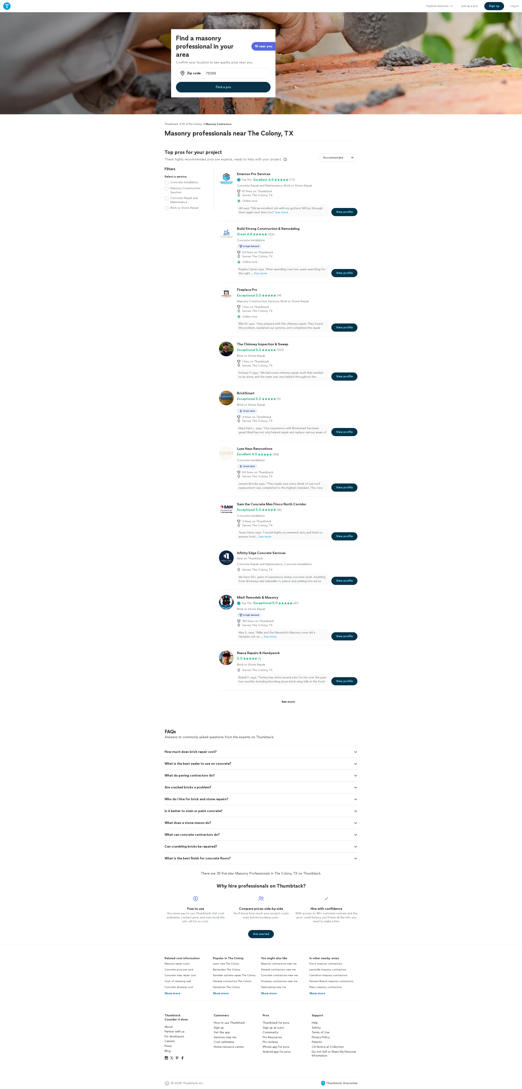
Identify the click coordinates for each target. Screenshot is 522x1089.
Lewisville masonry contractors (327, 969)
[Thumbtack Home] (7, 6)
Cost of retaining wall (178, 981)
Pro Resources (272, 1037)
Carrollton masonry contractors (328, 975)
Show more (172, 993)
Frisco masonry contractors (325, 963)
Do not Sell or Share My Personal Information (334, 1054)
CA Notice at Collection (328, 1047)
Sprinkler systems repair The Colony (234, 975)
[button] (244, 180)
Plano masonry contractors (325, 987)
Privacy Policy (321, 1037)
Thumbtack (171, 124)
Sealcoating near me (273, 987)
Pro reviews (270, 1042)
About (169, 1027)
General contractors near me (278, 969)
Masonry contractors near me (278, 963)
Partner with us (175, 1031)
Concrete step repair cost (180, 975)
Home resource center (229, 1047)
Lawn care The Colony (226, 963)
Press (168, 1046)
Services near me (225, 1037)
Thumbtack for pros (276, 1023)
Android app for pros (277, 1051)
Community (270, 1032)
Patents (317, 1042)
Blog (168, 1051)
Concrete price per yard (179, 969)
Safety (316, 1027)
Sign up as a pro (273, 1027)
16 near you (263, 46)
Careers (170, 1041)
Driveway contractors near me (279, 981)
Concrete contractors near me (279, 975)
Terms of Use (321, 1032)
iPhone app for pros (276, 1047)
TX (183, 124)
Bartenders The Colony (226, 969)
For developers (174, 1036)
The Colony (195, 124)
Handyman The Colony (226, 987)
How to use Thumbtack (229, 1023)
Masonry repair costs (177, 963)
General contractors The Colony (232, 981)
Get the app (222, 1032)
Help (315, 1023)
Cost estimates (224, 1042)
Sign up (219, 1027)
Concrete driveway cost (179, 987)
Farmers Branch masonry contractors (331, 981)
